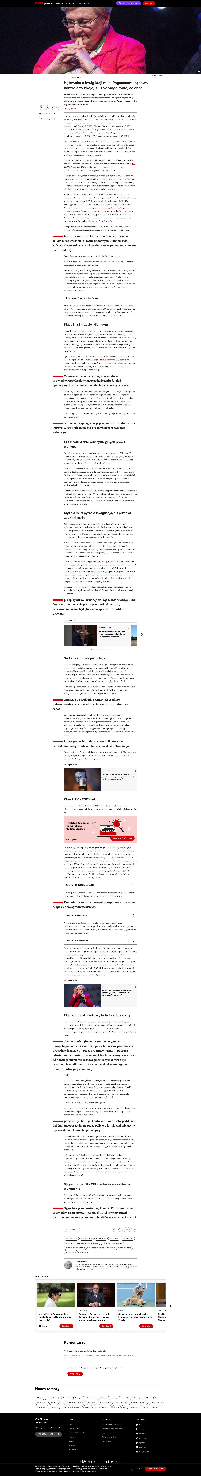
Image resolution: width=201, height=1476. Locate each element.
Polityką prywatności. (66, 1469)
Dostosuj (137, 1469)
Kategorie (70, 3)
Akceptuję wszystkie (155, 1469)
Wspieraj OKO (74, 1429)
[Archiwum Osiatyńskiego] (113, 1462)
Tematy (59, 3)
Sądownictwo (83, 1310)
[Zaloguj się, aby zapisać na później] (111, 1310)
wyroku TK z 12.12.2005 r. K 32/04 (81, 806)
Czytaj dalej (66, 1326)
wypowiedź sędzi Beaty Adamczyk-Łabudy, (106, 562)
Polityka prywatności (110, 1437)
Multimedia (83, 3)
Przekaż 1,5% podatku (77, 1433)
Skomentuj (45, 119)
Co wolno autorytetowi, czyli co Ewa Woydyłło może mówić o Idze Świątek (135, 1317)
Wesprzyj (148, 3)
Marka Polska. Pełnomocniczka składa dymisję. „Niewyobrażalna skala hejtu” (55, 1317)
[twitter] (124, 1229)
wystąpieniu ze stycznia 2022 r (113, 453)
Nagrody (72, 1437)
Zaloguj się (74, 1374)
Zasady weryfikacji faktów (112, 1424)
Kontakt (72, 1441)
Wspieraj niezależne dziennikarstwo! (48, 1428)
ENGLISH (72, 1449)
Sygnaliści (72, 1445)
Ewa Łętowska (81, 1262)
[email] (129, 1229)
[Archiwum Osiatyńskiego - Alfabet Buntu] (87, 1462)
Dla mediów (106, 1441)
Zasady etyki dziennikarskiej (112, 1429)
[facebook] (119, 1229)
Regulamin (106, 1433)
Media (120, 1310)
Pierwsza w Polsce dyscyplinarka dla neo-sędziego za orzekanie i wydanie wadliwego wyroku (94, 1317)
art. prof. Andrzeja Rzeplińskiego (104, 360)
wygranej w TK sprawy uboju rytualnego (107, 208)
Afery (160, 1310)
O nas (71, 1424)
